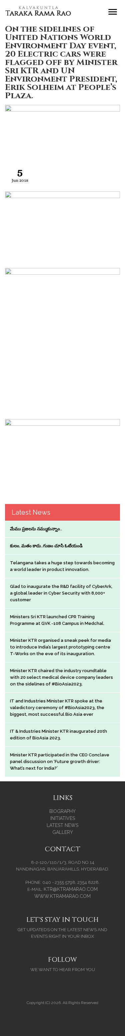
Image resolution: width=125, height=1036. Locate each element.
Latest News (62, 825)
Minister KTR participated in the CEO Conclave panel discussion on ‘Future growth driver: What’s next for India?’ (59, 761)
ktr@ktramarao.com (71, 889)
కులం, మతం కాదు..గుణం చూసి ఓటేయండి (46, 545)
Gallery (62, 832)
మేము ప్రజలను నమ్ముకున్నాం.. (36, 528)
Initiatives (62, 818)
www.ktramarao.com (62, 896)
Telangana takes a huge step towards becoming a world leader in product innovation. (62, 566)
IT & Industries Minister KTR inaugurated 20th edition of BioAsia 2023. (58, 734)
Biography (62, 811)
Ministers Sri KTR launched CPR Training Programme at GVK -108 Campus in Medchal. (57, 620)
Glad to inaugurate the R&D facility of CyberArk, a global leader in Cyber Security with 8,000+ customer (61, 593)
